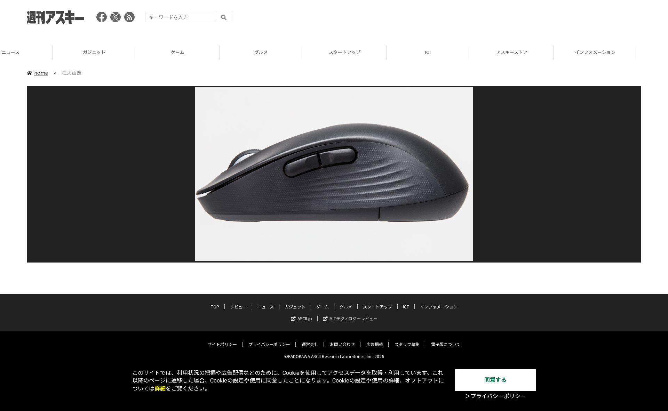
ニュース (265, 306)
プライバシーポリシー (269, 344)
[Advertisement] (514, 19)
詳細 (160, 388)
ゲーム (125, 52)
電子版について (445, 344)
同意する (495, 380)
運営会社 (310, 344)
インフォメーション (542, 52)
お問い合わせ (342, 344)
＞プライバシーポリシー (495, 396)
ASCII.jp (304, 318)
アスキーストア (459, 52)
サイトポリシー (222, 344)
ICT (376, 52)
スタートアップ (292, 52)
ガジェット (41, 52)
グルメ (208, 52)
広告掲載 (374, 344)
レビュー (238, 306)
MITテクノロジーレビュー (353, 318)
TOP (626, 52)
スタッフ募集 (407, 344)
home (41, 72)
